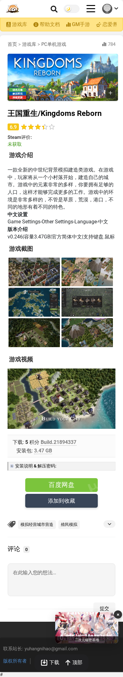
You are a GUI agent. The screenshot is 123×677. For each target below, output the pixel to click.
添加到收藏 (61, 501)
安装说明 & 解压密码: (35, 465)
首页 (12, 44)
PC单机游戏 (53, 44)
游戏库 (19, 24)
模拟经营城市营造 (36, 524)
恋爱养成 (112, 24)
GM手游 (81, 24)
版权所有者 (15, 661)
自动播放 (23, 424)
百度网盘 (61, 485)
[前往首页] (13, 9)
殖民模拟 (69, 524)
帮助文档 (50, 24)
